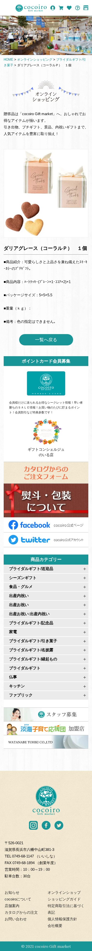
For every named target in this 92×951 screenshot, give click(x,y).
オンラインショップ (64, 892)
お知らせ (12, 892)
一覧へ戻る (46, 339)
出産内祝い (19, 596)
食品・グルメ (21, 586)
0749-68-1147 (23, 856)
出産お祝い (19, 605)
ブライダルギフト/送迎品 (31, 569)
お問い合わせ (16, 919)
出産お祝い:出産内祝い (29, 614)
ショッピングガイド (64, 899)
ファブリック (21, 695)
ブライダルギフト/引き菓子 (33, 641)
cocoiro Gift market (53, 946)
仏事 (13, 677)
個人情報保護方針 (62, 919)
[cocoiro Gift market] (31, 8)
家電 (13, 632)
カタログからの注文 (21, 912)
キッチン (17, 686)
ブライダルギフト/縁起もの (33, 659)
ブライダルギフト (24, 668)
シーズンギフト (23, 578)
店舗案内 (12, 906)
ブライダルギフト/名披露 (31, 650)
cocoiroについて (18, 899)
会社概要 (55, 926)
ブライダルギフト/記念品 (31, 623)
